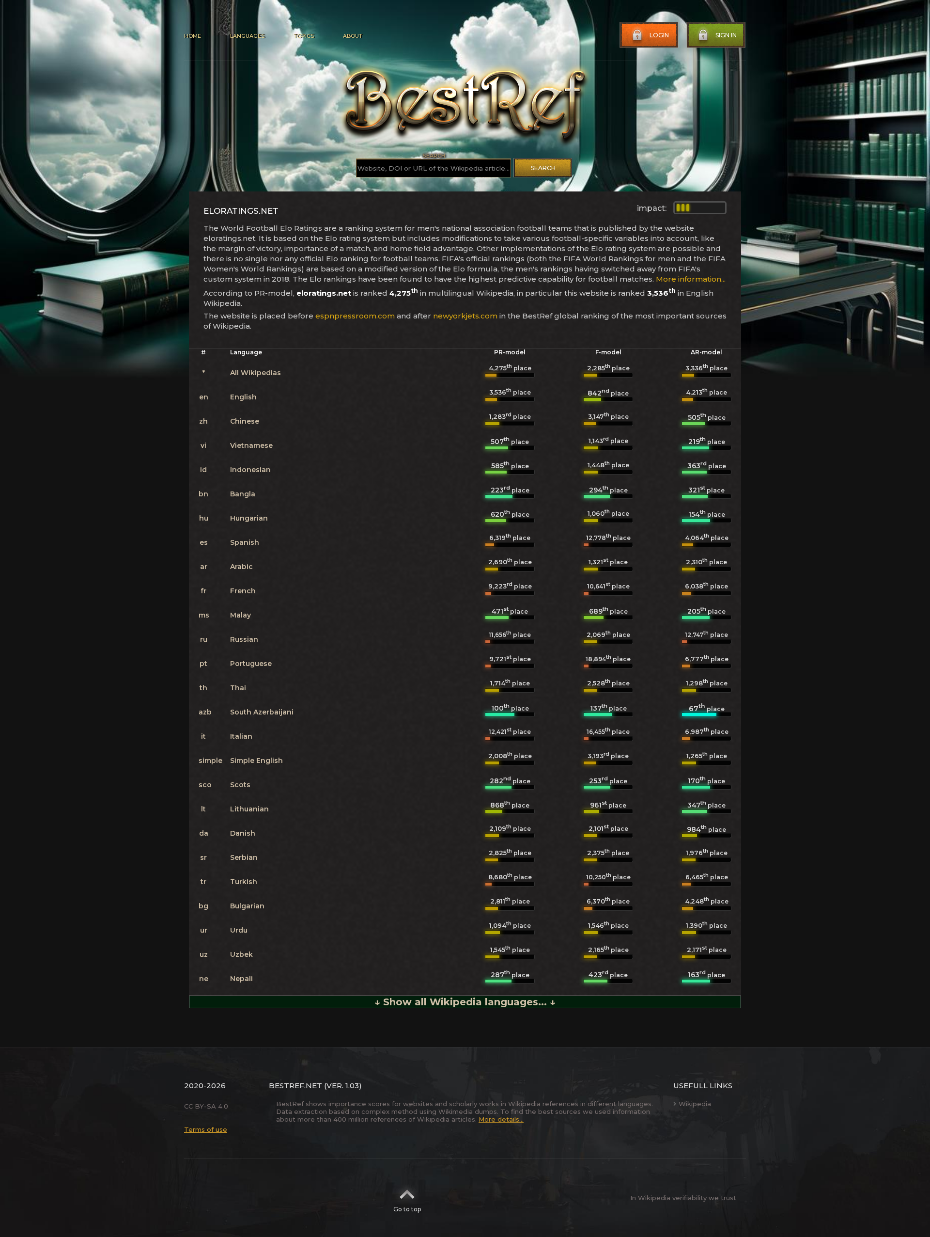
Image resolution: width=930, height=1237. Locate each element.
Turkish (243, 881)
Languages (247, 35)
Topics (304, 35)
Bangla (242, 494)
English (243, 397)
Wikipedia (695, 1104)
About (352, 35)
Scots (240, 784)
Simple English (256, 760)
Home (192, 35)
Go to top (407, 1209)
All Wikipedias (255, 372)
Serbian (244, 857)
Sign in (726, 35)
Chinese (244, 421)
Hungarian (249, 518)
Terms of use (205, 1129)
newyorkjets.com (465, 315)
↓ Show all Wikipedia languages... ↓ (465, 1002)
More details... (501, 1119)
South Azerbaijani (262, 712)
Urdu (239, 930)
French (243, 591)
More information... (691, 279)
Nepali (241, 978)
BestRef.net (295, 1085)
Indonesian (250, 469)
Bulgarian (247, 906)
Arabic (241, 566)
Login (659, 35)
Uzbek (241, 954)
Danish (242, 833)
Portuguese (251, 663)
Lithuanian (249, 809)
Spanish (244, 542)
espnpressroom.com (355, 315)
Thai (238, 687)
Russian (244, 639)
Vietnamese (251, 445)
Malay (240, 615)
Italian (241, 736)
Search (543, 168)
